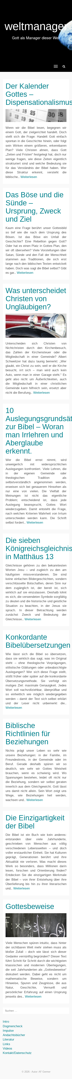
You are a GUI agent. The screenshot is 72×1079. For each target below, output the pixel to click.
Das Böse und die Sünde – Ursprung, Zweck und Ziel (35, 207)
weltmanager (36, 26)
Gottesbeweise (30, 906)
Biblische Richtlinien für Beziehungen (28, 733)
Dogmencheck (13, 1026)
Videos (7, 1048)
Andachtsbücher (14, 1035)
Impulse (8, 1030)
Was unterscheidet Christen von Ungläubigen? (36, 298)
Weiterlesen (28, 177)
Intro (6, 1021)
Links (6, 1044)
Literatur (8, 1039)
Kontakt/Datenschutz (17, 1053)
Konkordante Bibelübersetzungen (38, 641)
